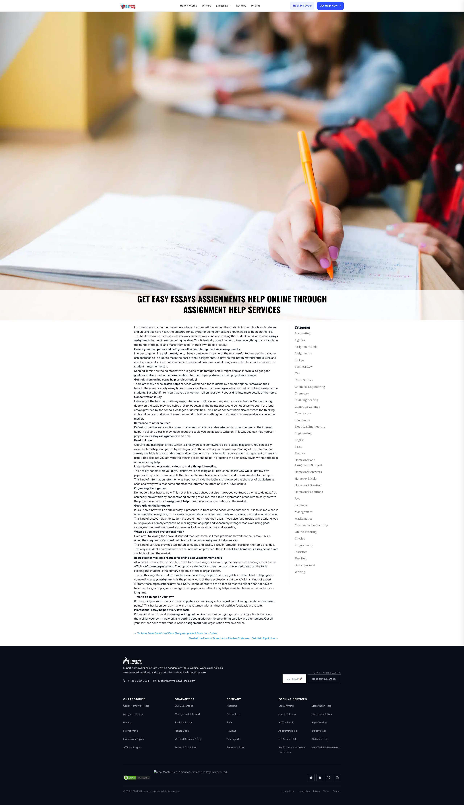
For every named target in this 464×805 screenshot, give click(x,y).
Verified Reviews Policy (188, 739)
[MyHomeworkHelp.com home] (132, 660)
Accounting (302, 333)
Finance (300, 453)
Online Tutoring (306, 532)
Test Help (301, 558)
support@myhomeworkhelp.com (176, 680)
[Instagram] (337, 777)
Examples (222, 5)
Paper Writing (319, 722)
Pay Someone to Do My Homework (291, 750)
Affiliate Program (132, 747)
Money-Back (304, 791)
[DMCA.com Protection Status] (136, 777)
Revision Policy (183, 722)
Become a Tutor (236, 747)
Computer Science (307, 406)
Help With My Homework (325, 747)
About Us (232, 705)
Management (303, 512)
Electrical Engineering (310, 426)
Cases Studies (304, 380)
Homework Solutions (309, 492)
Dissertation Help (321, 705)
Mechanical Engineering (311, 525)
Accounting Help (288, 730)
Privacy (316, 791)
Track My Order (302, 5)
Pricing (255, 5)
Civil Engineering (306, 400)
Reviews (241, 5)
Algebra (300, 340)
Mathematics (303, 518)
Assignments (303, 353)
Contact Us (233, 714)
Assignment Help (306, 346)
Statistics (301, 552)
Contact (337, 791)
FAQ (229, 722)
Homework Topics (133, 739)
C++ (297, 373)
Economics (302, 420)
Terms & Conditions (186, 747)
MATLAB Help (286, 722)
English (300, 440)
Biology (299, 360)
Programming (304, 545)
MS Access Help (287, 739)
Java (297, 498)
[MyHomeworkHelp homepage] (134, 6)
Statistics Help (319, 739)
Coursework (303, 413)
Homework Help (306, 478)
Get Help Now (328, 5)
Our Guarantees (184, 705)
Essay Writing (286, 705)
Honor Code (182, 730)
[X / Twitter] (328, 777)
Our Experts (233, 739)
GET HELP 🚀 (294, 678)
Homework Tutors (321, 714)
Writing (300, 572)
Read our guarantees (324, 678)
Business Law (304, 366)
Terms (326, 791)
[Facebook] (319, 777)
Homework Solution (308, 485)
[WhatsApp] (311, 777)
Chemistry (302, 393)
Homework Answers (308, 472)
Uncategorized (305, 565)
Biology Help (318, 730)
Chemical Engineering (310, 386)
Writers (206, 5)
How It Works (188, 5)
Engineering (303, 433)
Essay (298, 446)
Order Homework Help (136, 705)
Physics (300, 538)
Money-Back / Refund (187, 714)
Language (301, 505)
